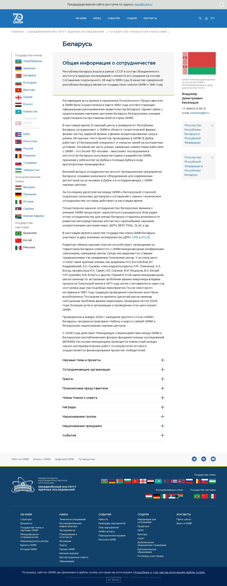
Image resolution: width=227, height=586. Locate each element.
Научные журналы (69, 553)
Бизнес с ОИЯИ (41, 459)
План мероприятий (109, 528)
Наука (97, 18)
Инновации (65, 541)
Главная (17, 32)
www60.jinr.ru (143, 4)
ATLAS (145, 237)
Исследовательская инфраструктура (70, 524)
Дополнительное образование (147, 550)
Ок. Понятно (113, 580)
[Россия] (189, 482)
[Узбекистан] (212, 482)
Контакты (150, 18)
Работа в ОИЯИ (20, 459)
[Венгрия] (149, 497)
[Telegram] (194, 459)
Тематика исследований (72, 519)
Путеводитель (87, 459)
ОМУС (141, 530)
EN (212, 18)
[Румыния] (197, 482)
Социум (131, 18)
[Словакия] (205, 482)
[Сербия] (172, 497)
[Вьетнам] (135, 482)
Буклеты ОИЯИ (28, 545)
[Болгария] (127, 482)
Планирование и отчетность (68, 535)
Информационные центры (34, 541)
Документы (26, 523)
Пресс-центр (184, 519)
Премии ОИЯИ (67, 549)
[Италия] (164, 497)
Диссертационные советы (73, 557)
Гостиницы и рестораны (151, 556)
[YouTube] (213, 459)
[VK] (203, 459)
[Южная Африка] (180, 497)
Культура (142, 534)
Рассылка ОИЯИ (107, 540)
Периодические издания (112, 536)
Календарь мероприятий (112, 523)
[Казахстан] (158, 482)
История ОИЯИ (28, 549)
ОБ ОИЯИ (81, 18)
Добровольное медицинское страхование (152, 543)
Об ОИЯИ (26, 515)
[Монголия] (181, 482)
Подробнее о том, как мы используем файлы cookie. (169, 572)
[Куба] (174, 482)
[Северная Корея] (166, 482)
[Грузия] (143, 482)
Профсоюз (143, 526)
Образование (66, 561)
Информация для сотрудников (147, 520)
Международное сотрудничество (29, 535)
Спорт (141, 538)
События (114, 18)
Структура (26, 519)
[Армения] (112, 482)
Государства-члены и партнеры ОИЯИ (138, 32)
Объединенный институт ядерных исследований (66, 32)
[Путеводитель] (206, 18)
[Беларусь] (120, 482)
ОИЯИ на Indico (107, 532)
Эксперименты (67, 530)
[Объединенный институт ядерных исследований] (43, 495)
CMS (135, 237)
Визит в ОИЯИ (184, 523)
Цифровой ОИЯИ (64, 459)
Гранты (63, 545)
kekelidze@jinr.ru (199, 113)
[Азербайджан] (104, 482)
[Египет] (150, 482)
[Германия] (156, 497)
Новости (103, 519)
